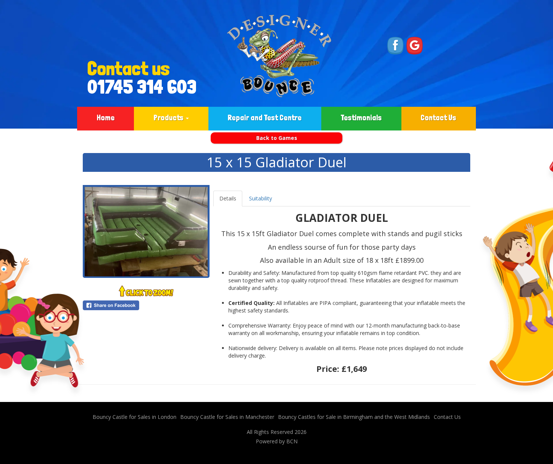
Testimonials (361, 117)
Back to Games (276, 137)
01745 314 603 (133, 87)
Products (169, 117)
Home (106, 117)
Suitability (260, 198)
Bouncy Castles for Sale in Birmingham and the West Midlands (354, 416)
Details (227, 198)
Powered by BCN (277, 441)
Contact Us (438, 117)
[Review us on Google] (414, 45)
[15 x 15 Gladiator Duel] (146, 231)
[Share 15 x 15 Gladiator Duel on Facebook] (146, 305)
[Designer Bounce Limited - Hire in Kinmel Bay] (279, 56)
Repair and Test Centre (265, 117)
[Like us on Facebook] (395, 45)
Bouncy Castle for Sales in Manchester (227, 416)
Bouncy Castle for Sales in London (134, 416)
